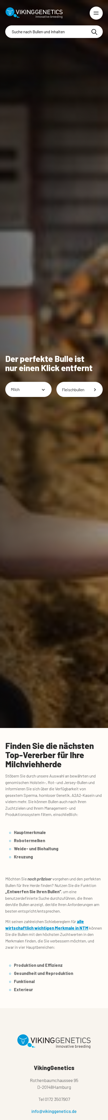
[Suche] (94, 32)
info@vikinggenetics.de (54, 1111)
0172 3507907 (57, 1099)
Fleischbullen (73, 389)
